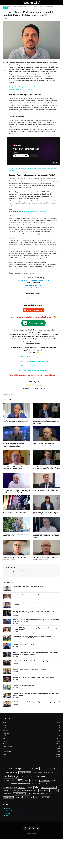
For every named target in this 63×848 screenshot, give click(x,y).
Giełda (4, 728)
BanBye (17, 768)
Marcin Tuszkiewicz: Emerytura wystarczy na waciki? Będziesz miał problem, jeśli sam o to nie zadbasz (46, 468)
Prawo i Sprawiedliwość (48, 787)
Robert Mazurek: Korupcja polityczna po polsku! (26, 594)
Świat (4, 754)
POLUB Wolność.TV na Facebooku (33, 366)
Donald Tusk (55, 768)
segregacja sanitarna (27, 790)
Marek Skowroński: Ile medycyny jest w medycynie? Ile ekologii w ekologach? (43, 444)
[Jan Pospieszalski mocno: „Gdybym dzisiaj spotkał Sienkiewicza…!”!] (16, 548)
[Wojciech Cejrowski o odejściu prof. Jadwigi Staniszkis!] (16, 502)
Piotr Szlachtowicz (37, 784)
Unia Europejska (38, 793)
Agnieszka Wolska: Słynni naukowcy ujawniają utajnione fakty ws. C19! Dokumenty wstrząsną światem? (35, 628)
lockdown (26, 780)
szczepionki (7, 793)
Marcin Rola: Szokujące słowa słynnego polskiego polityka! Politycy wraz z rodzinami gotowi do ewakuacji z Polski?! (15, 445)
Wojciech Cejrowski (54, 793)
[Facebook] (4, 66)
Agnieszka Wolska (8, 768)
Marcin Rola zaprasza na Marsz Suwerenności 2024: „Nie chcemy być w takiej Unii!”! (45, 558)
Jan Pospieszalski (37, 772)
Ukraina (28, 793)
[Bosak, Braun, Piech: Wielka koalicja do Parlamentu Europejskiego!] (7, 662)
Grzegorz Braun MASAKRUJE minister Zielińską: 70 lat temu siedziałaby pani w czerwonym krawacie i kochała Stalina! (34, 636)
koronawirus (42, 776)
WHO (47, 793)
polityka (21, 787)
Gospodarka (6, 730)
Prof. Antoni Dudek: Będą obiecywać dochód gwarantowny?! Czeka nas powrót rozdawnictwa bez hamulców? (46, 421)
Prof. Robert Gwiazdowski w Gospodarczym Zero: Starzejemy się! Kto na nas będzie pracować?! (16, 491)
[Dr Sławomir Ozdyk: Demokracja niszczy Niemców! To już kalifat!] (7, 671)
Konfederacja (11, 776)
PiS (46, 784)
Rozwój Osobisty (7, 746)
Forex (4, 725)
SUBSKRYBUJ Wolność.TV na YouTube (33, 361)
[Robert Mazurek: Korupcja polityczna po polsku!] (7, 596)
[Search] (58, 3)
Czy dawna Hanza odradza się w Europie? (24, 685)
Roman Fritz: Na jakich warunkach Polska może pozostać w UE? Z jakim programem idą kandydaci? (16, 468)
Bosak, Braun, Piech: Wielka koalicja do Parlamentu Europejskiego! (31, 661)
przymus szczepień (10, 790)
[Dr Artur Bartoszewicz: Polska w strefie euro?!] (46, 480)
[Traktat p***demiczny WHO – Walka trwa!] (7, 646)
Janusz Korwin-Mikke (48, 772)
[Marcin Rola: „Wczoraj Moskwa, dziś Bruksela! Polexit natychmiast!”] (16, 524)
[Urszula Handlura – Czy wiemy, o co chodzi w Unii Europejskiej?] (7, 588)
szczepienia (54, 790)
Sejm (4, 749)
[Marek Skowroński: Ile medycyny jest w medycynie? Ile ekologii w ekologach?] (46, 433)
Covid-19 (35, 769)
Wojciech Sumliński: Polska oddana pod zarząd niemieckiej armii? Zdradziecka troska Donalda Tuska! (46, 535)
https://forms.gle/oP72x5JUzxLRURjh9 (35, 212)
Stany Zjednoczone (44, 790)
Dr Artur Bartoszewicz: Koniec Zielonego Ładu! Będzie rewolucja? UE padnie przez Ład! (36, 702)
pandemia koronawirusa (20, 784)
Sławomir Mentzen (18, 793)
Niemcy (53, 780)
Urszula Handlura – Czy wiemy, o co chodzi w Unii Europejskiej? (30, 586)
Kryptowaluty (6, 735)
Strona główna (7, 751)
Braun (29, 768)
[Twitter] (4, 70)
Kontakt (8, 808)
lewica (20, 780)
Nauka (4, 738)
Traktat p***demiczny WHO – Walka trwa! (24, 644)
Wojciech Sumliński (8, 797)
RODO (7, 815)
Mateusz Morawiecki (44, 780)
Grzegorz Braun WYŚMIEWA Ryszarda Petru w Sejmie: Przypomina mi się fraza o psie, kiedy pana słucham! (36, 694)
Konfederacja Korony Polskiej (27, 776)
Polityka (5, 741)
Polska (11, 6)
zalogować (14, 571)
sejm (36, 790)
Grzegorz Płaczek (25, 772)
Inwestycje (6, 733)
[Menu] (5, 3)
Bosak (24, 768)
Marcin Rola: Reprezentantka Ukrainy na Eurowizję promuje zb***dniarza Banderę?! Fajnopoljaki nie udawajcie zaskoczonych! (35, 653)
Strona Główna (6, 6)
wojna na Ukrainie (22, 797)
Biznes (4, 722)
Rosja (19, 790)
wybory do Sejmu (45, 797)
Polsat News (29, 787)
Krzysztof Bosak (10, 780)
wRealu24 (36, 797)
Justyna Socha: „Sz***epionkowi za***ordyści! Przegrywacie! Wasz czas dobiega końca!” (45, 513)
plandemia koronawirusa (10, 787)
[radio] (26, 385)
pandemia (6, 784)
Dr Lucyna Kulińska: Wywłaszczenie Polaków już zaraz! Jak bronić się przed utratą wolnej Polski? (16, 420)
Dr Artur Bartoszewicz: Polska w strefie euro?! (45, 490)
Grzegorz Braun (11, 772)
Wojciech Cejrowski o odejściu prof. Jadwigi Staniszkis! (15, 513)
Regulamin (9, 813)
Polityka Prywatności (12, 810)
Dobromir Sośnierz (45, 768)
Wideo (4, 756)
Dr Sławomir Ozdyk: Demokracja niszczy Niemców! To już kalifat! (30, 669)
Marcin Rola (34, 780)
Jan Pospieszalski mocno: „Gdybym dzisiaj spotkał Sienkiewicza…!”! (14, 558)
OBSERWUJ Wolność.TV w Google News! (33, 370)
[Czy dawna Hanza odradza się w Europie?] (7, 687)
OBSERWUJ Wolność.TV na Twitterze (33, 357)
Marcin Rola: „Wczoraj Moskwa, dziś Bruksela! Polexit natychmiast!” (15, 534)
